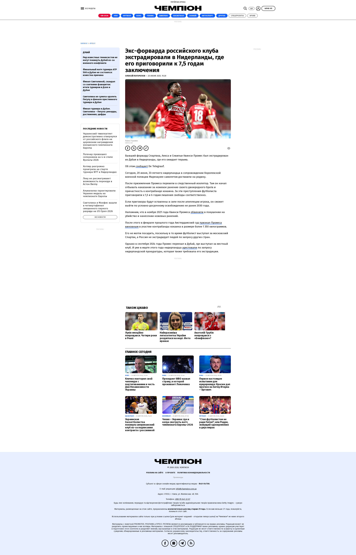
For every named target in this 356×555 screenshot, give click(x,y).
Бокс (138, 16)
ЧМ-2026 (104, 16)
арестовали (189, 247)
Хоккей (192, 16)
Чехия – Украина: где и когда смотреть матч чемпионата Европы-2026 (177, 422)
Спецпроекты (237, 16)
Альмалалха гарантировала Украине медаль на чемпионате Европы (99, 193)
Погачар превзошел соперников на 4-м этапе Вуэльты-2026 (98, 157)
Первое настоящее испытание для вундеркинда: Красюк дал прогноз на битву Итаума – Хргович (214, 384)
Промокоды (178, 477)
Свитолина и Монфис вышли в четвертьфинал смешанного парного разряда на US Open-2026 (100, 207)
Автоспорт (207, 16)
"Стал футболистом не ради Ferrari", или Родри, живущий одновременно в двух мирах (214, 423)
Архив (252, 16)
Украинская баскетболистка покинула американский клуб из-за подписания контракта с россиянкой (139, 425)
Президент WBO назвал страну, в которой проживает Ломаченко (176, 381)
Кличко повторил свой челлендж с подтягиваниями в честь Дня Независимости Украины (140, 384)
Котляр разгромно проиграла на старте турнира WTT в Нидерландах (100, 169)
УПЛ (116, 16)
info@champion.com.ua (186, 489)
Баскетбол (178, 16)
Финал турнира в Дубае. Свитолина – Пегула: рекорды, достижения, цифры (100, 111)
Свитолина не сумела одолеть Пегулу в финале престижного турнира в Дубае (100, 99)
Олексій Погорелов (135, 76)
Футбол (127, 16)
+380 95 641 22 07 (182, 499)
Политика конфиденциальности (193, 473)
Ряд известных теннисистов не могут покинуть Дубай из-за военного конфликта (100, 60)
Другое (221, 16)
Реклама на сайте (154, 473)
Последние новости (95, 128)
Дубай (86, 52)
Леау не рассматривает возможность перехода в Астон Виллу (97, 181)
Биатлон (163, 16)
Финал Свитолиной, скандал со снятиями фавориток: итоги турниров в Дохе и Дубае (99, 85)
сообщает (142, 166)
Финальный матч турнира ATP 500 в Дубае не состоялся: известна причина (100, 72)
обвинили (197, 212)
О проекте (170, 473)
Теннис (150, 16)
